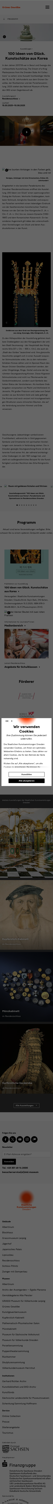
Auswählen (26, 774)
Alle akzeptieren (26, 781)
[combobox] (9, 721)
